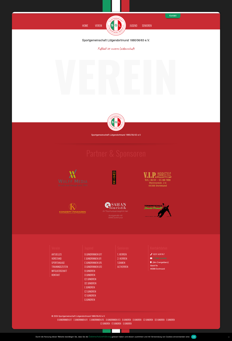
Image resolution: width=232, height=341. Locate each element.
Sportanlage (58, 262)
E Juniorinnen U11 (92, 258)
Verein (98, 26)
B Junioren (89, 271)
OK (194, 337)
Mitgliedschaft (59, 271)
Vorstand (56, 258)
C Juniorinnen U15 (93, 262)
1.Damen (121, 262)
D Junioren (89, 275)
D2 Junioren (90, 283)
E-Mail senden (160, 258)
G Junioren (89, 299)
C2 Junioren (90, 279)
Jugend (133, 26)
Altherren (122, 266)
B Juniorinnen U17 (93, 254)
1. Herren (122, 254)
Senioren (147, 26)
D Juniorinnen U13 (93, 266)
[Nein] (228, 337)
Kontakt (172, 15)
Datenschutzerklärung (100, 336)
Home (85, 26)
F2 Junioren (90, 295)
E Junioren (89, 287)
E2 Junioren (90, 291)
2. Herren (122, 258)
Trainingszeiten (60, 266)
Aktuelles (57, 254)
